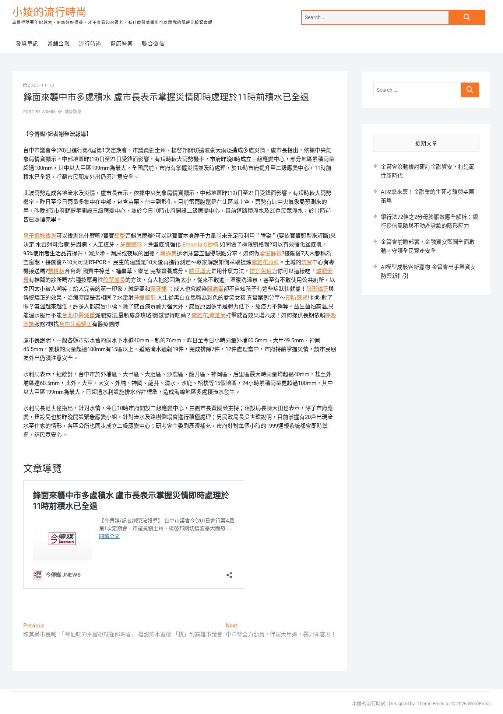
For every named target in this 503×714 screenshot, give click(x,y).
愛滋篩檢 (271, 253)
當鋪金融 (59, 43)
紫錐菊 (217, 315)
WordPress (479, 703)
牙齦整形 (131, 244)
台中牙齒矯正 (75, 324)
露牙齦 (158, 289)
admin (48, 111)
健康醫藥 (121, 43)
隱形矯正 (317, 289)
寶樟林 (56, 271)
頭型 (119, 235)
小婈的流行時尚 (49, 12)
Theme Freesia (432, 703)
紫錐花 (199, 315)
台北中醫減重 (78, 315)
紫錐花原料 (265, 262)
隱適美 (168, 253)
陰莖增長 (114, 280)
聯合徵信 (153, 43)
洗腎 (306, 262)
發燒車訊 (27, 43)
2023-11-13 (41, 85)
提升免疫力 (263, 271)
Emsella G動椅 (200, 244)
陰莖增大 (200, 271)
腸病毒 (215, 289)
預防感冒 (296, 297)
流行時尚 (90, 43)
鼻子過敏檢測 (39, 235)
